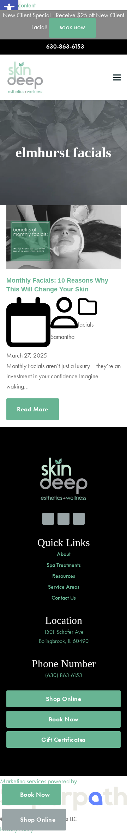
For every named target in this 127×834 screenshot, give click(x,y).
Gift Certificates (63, 739)
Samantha (62, 337)
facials (85, 324)
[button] (117, 77)
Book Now (64, 719)
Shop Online (63, 699)
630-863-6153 (65, 46)
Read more (32, 409)
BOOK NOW (72, 28)
